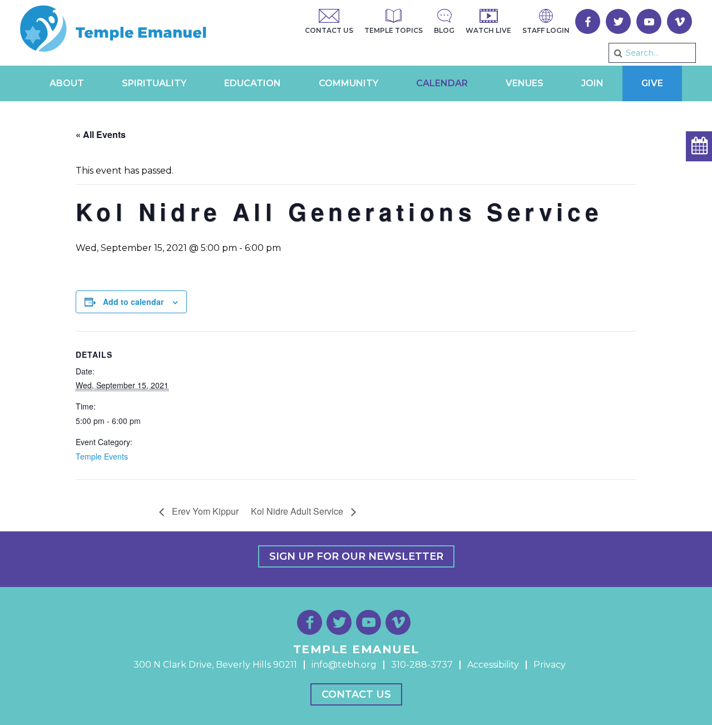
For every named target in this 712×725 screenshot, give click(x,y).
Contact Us (356, 694)
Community (348, 83)
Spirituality (154, 83)
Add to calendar (133, 301)
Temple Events (102, 456)
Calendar (442, 83)
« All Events (101, 134)
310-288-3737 (422, 664)
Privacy (549, 664)
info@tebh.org (344, 664)
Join (592, 83)
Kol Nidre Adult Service (298, 511)
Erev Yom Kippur (204, 511)
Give (652, 83)
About (67, 83)
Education (252, 83)
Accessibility (493, 664)
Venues (524, 83)
